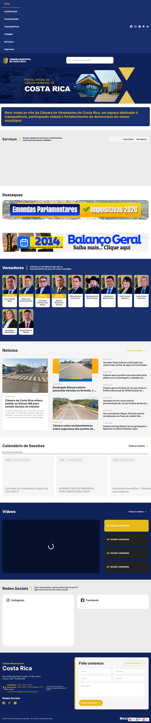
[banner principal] (75, 103)
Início (7, 3)
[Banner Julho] (75, 210)
